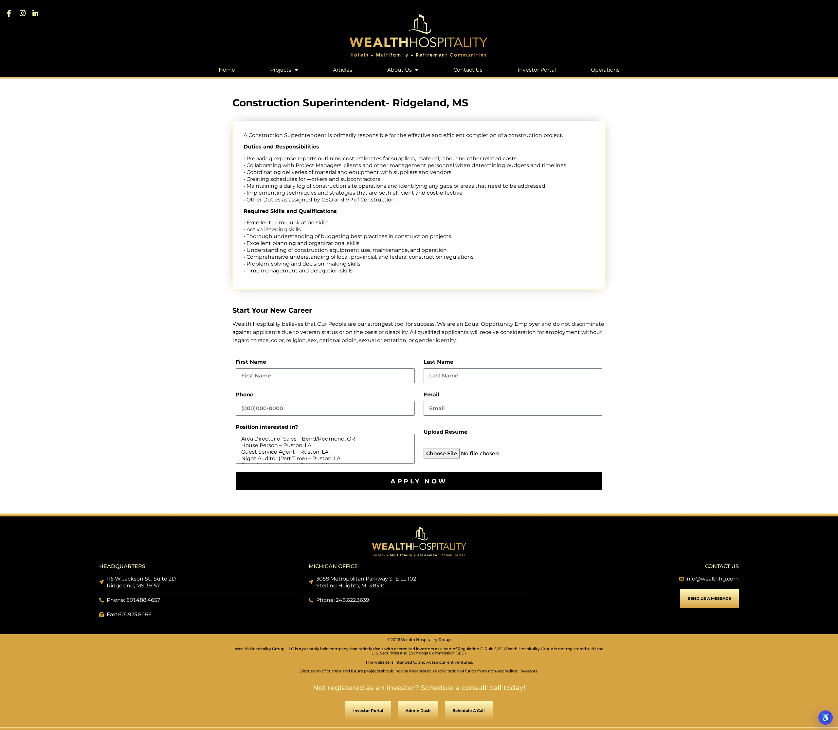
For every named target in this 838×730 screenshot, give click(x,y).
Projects (280, 70)
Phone (244, 395)
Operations (605, 70)
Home (227, 70)
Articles (342, 70)
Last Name (438, 362)
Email (431, 395)
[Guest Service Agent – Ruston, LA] (324, 452)
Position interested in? (267, 427)
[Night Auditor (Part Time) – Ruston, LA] (324, 458)
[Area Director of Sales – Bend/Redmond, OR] (324, 439)
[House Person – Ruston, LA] (324, 445)
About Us (399, 70)
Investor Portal (537, 70)
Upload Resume (445, 432)
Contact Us (468, 70)
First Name (251, 362)
